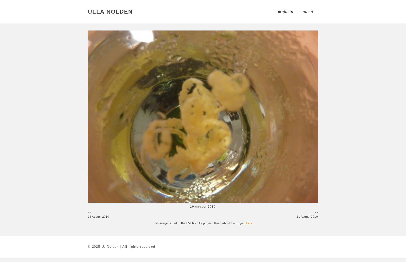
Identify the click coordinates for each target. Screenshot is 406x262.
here (249, 223)
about (308, 12)
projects (285, 12)
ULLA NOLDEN (110, 11)
